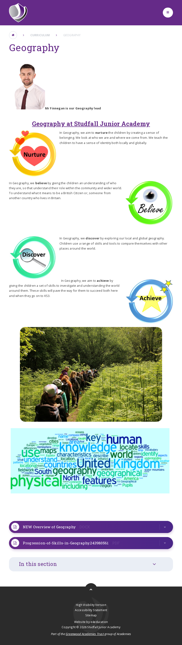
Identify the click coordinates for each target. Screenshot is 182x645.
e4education (99, 622)
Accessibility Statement (91, 610)
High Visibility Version (91, 605)
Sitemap (91, 615)
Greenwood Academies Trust (85, 634)
